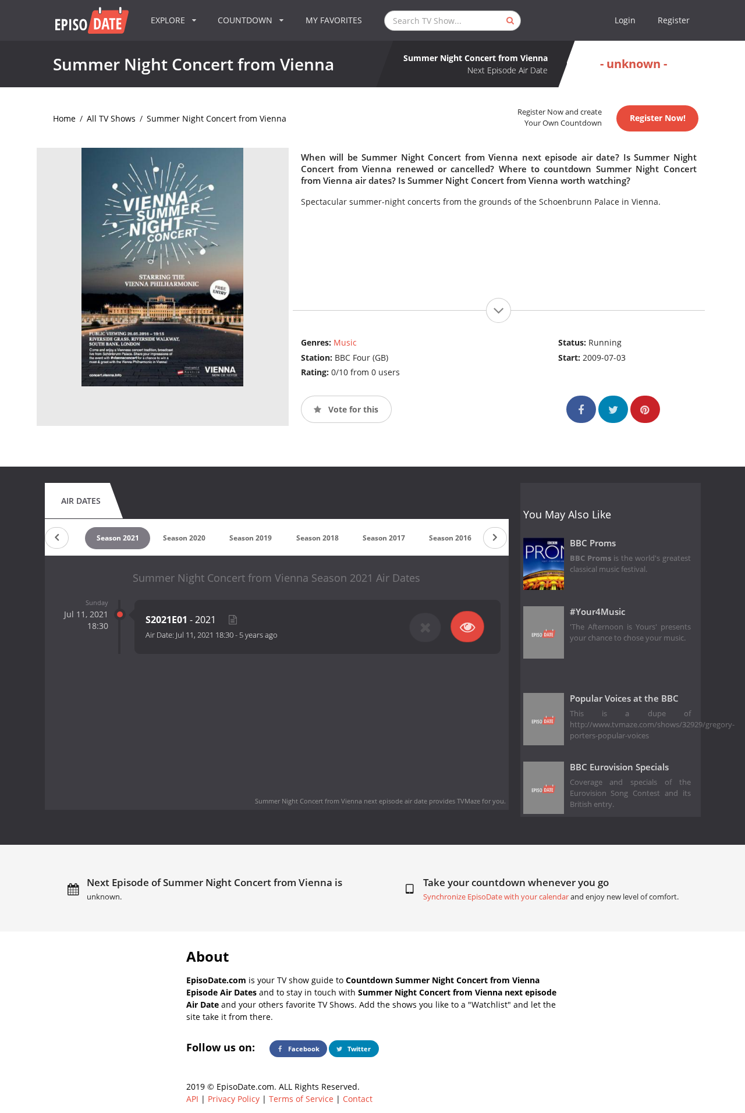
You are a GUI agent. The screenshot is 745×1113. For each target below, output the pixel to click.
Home (64, 118)
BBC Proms (593, 543)
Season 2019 (250, 538)
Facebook (303, 1048)
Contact (357, 1098)
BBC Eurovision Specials (619, 767)
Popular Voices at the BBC (624, 698)
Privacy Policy (234, 1098)
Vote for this (352, 409)
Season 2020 (184, 538)
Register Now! (658, 117)
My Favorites (334, 20)
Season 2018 (317, 538)
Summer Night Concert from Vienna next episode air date (341, 800)
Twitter (358, 1048)
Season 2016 (450, 538)
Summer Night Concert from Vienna (216, 118)
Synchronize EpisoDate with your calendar (496, 897)
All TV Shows (111, 118)
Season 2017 (384, 538)
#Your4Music (597, 611)
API (192, 1098)
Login (625, 20)
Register (674, 20)
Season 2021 (118, 538)
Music (345, 342)
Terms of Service (301, 1098)
